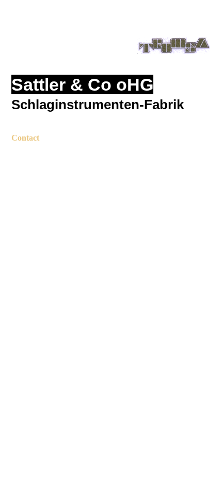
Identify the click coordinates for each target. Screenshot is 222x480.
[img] (111, 50)
